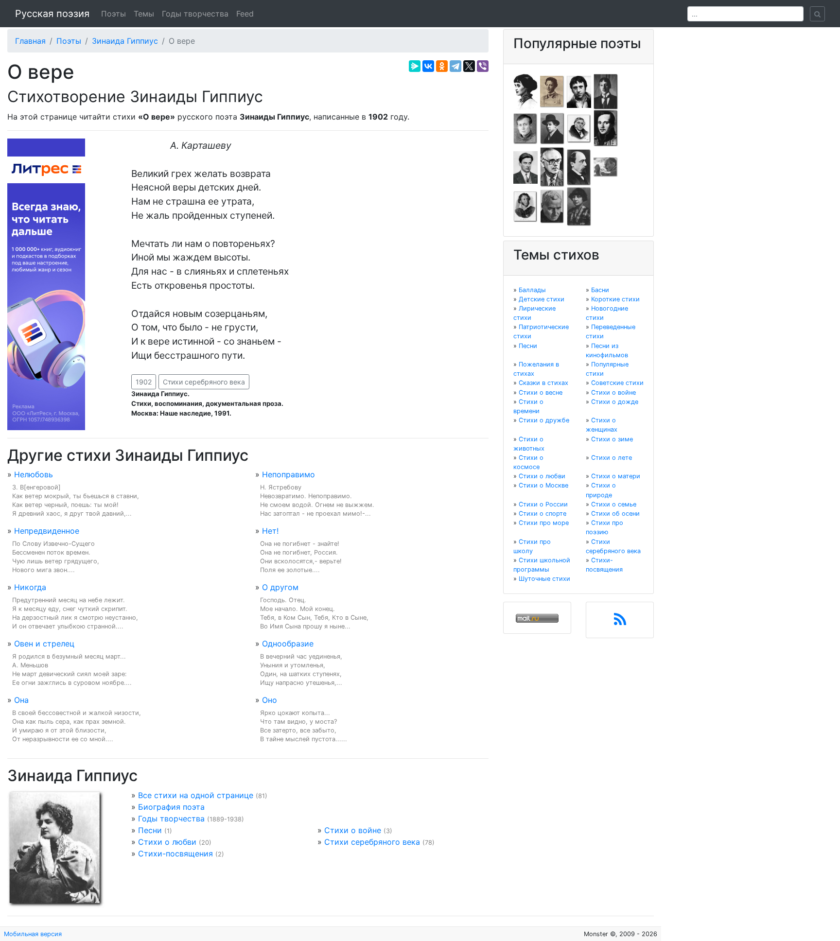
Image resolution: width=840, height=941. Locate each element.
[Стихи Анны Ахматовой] (525, 91)
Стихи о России (543, 504)
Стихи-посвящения (175, 853)
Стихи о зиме (612, 439)
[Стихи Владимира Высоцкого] (579, 91)
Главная (30, 41)
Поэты (113, 13)
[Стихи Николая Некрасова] (579, 167)
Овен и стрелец (44, 643)
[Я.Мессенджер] (414, 66)
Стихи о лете (611, 457)
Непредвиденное (46, 531)
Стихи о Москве (543, 485)
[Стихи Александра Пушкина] (525, 206)
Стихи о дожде (614, 401)
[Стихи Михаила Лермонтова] (606, 128)
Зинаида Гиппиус (125, 41)
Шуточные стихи (544, 578)
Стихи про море (544, 522)
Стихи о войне (352, 830)
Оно (269, 700)
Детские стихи (541, 299)
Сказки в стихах (543, 382)
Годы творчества (195, 13)
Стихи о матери (615, 476)
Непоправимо (288, 474)
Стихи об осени (615, 513)
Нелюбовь (33, 474)
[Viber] (483, 66)
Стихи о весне (540, 392)
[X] (469, 66)
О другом (280, 587)
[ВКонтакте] (428, 66)
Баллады (532, 290)
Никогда (30, 587)
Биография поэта (171, 807)
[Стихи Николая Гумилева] (606, 91)
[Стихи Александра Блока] (552, 91)
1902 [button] (144, 382)
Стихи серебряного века (204, 382)
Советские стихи (617, 382)
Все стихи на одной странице (195, 795)
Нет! (270, 531)
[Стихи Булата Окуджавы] (606, 167)
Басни (600, 290)
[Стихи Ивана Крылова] (579, 128)
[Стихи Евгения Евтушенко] (525, 128)
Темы (144, 13)
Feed (245, 13)
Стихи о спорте (542, 513)
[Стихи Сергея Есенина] (552, 128)
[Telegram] (455, 66)
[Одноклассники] (442, 66)
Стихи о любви (167, 842)
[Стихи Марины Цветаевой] (579, 206)
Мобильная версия (33, 934)
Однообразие (288, 643)
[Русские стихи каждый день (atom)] (620, 622)
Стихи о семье (613, 504)
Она (21, 700)
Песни (150, 830)
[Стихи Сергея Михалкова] (552, 167)
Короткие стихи (615, 299)
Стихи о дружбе (544, 420)
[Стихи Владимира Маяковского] (525, 167)
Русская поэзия (52, 13)
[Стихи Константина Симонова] (552, 206)
